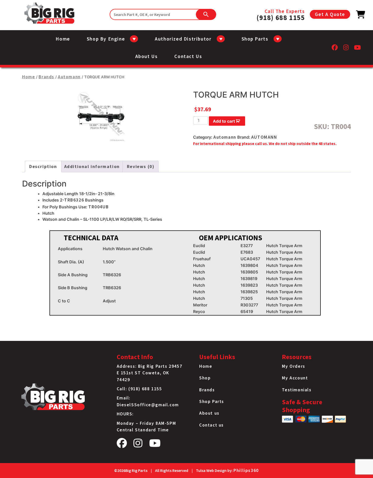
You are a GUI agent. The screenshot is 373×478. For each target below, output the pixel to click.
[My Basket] (361, 16)
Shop (205, 378)
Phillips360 (246, 470)
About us (146, 56)
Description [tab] (43, 166)
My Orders (293, 366)
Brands (46, 77)
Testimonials (297, 390)
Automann (69, 77)
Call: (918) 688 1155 (139, 389)
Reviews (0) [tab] (141, 166)
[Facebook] (335, 49)
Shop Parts (211, 401)
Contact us (188, 56)
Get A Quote (330, 14)
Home (63, 39)
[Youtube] (357, 49)
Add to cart (224, 121)
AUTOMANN (264, 137)
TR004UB (98, 207)
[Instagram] (346, 49)
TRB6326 (74, 200)
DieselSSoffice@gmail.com (148, 405)
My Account (295, 378)
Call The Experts (281, 14)
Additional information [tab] (92, 166)
